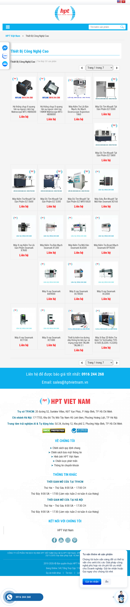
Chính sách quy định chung (65, 448)
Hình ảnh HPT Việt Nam (65, 456)
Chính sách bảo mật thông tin (65, 452)
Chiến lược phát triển (65, 461)
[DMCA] (53, 430)
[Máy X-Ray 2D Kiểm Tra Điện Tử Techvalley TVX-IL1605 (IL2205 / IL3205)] (82, 362)
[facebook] (55, 540)
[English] (119, 1)
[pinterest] (75, 540)
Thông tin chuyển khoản (65, 465)
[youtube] (61, 540)
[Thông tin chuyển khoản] (7, 27)
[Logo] (65, 13)
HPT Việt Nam (65, 530)
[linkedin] (68, 540)
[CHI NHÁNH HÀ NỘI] (9, 597)
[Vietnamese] (123, 1)
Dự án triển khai (53, 573)
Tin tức (69, 573)
